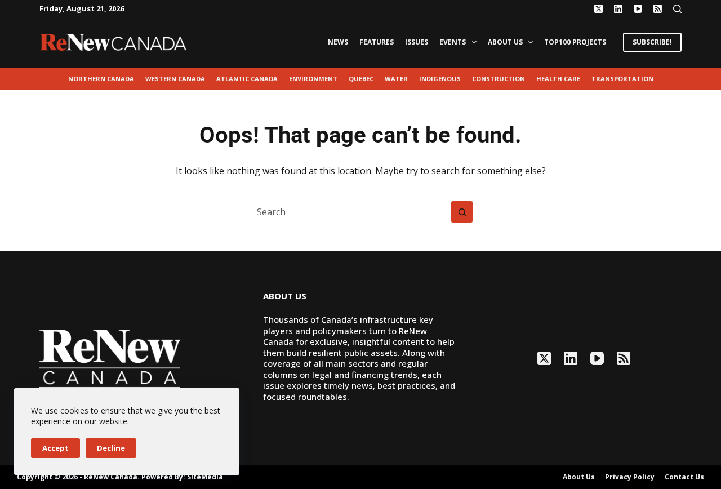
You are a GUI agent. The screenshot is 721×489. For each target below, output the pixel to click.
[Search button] (462, 212)
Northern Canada (101, 78)
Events (452, 42)
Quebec (361, 78)
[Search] (677, 9)
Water (396, 78)
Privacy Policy (630, 477)
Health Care (558, 78)
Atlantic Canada (247, 78)
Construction (498, 78)
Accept (55, 448)
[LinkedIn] (618, 9)
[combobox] (349, 212)
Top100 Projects (575, 42)
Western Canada (175, 78)
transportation (622, 78)
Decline (111, 448)
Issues (416, 42)
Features (376, 42)
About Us (505, 42)
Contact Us (684, 477)
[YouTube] (638, 9)
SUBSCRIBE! (652, 42)
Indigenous (440, 78)
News (338, 42)
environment (313, 78)
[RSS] (657, 9)
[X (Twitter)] (598, 9)
